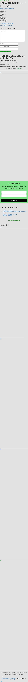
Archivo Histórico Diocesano (6, 0)
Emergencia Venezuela (8, 210)
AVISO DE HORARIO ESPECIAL (10, 214)
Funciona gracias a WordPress (9, 678)
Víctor (12, 8)
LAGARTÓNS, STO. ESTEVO (6, 23)
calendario (19, 68)
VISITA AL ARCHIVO (7, 215)
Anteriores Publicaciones (14, 220)
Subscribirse (14, 200)
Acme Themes (14, 680)
